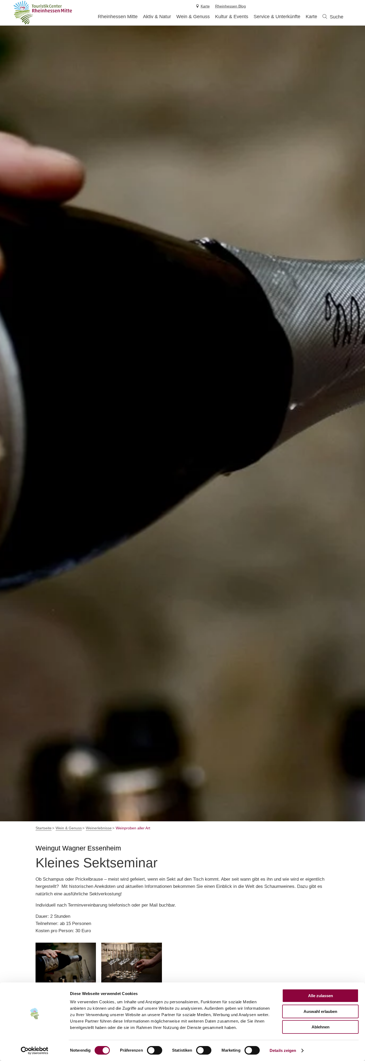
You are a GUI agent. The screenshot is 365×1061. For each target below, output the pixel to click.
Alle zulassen (320, 995)
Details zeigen (283, 1050)
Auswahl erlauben (320, 1011)
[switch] (154, 1050)
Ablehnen (320, 1027)
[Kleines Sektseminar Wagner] (66, 963)
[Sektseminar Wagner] (131, 963)
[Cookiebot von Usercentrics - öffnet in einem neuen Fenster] (34, 1051)
